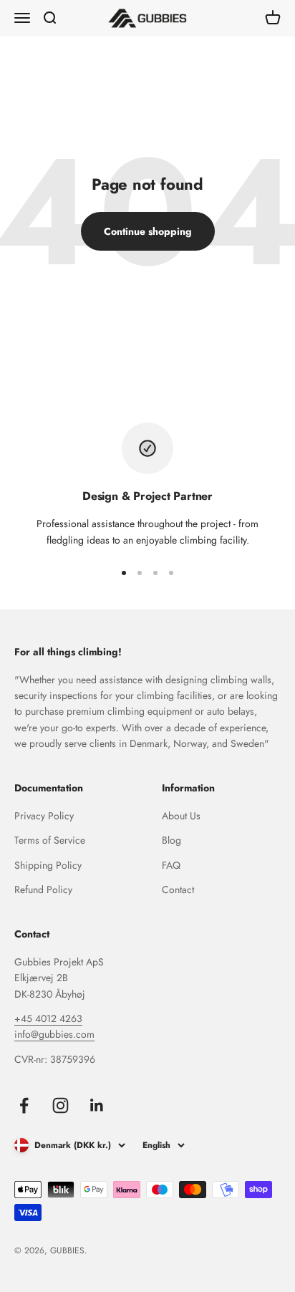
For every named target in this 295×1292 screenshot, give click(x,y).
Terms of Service (49, 840)
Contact (178, 889)
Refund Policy (43, 889)
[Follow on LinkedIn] (97, 1105)
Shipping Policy (48, 865)
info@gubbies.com (54, 1034)
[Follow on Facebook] (24, 1105)
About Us (181, 816)
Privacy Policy (44, 816)
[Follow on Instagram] (60, 1105)
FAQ (171, 865)
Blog (171, 840)
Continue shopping (148, 231)
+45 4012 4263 (48, 1018)
